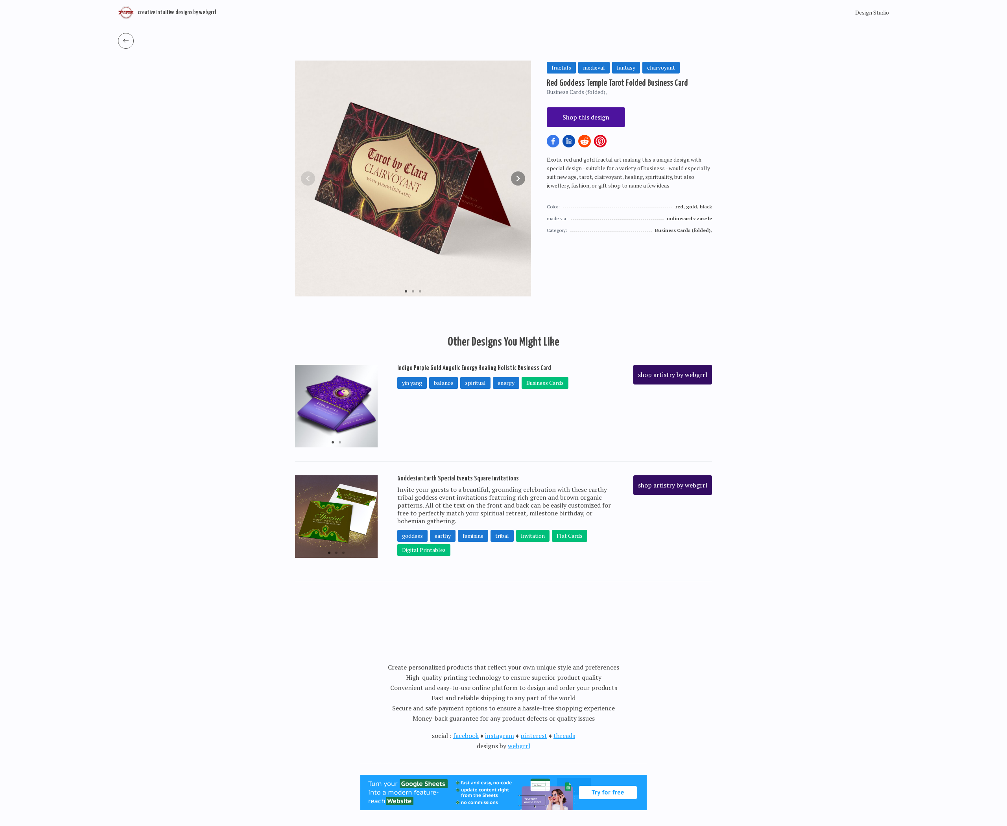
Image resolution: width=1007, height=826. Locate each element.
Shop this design (586, 117)
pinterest (533, 735)
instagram (499, 735)
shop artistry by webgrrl (672, 374)
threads (564, 735)
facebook (466, 735)
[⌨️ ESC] (126, 41)
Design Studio (872, 12)
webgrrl (519, 745)
